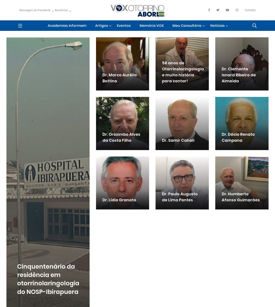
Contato (250, 10)
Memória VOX (152, 25)
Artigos (101, 25)
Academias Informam (67, 25)
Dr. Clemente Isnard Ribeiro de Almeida (239, 75)
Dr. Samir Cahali (178, 140)
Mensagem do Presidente (34, 10)
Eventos (124, 25)
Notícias (217, 25)
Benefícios (61, 10)
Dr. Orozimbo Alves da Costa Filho (121, 137)
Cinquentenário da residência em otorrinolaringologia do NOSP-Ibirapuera (48, 279)
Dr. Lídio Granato (119, 200)
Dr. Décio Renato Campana (238, 137)
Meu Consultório (187, 25)
